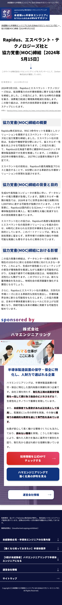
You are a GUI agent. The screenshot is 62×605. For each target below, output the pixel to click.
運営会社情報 (31, 495)
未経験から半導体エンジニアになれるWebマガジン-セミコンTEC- (33, 2)
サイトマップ (10, 578)
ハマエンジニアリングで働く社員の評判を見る (33, 474)
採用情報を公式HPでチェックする (33, 458)
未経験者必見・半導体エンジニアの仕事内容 (26, 539)
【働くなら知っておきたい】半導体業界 (24, 548)
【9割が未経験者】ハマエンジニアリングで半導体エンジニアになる (30, 559)
